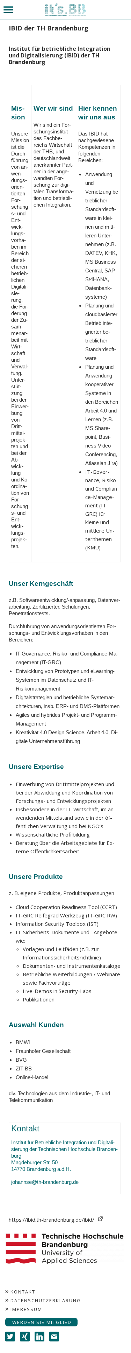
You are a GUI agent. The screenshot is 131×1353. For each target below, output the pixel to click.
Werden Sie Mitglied (42, 1322)
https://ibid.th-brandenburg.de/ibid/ (51, 1219)
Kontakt (22, 1292)
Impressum (26, 1309)
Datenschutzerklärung (45, 1300)
